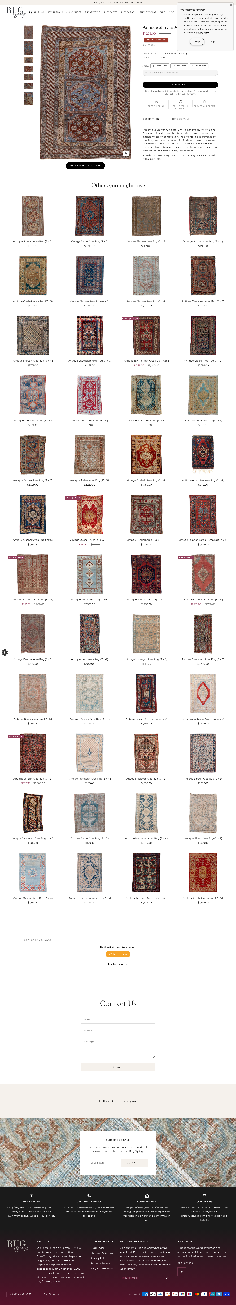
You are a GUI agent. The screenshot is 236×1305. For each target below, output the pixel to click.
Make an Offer (156, 40)
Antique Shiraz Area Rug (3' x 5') (203, 838)
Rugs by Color (148, 12)
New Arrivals (55, 12)
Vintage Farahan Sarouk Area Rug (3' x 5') (203, 539)
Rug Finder (74, 12)
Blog (171, 12)
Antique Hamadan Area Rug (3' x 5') (89, 898)
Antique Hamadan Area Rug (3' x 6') (146, 838)
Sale (162, 12)
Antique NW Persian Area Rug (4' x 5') (146, 360)
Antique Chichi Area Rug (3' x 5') (203, 360)
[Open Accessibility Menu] (5, 652)
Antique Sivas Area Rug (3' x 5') (89, 420)
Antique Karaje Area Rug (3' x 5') (33, 718)
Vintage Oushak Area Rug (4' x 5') (146, 539)
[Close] (231, 5)
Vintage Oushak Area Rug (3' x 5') (89, 539)
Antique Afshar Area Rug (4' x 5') (89, 480)
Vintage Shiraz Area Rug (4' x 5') (146, 420)
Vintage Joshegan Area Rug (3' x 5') (146, 659)
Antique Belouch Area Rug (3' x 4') (33, 599)
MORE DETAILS (180, 119)
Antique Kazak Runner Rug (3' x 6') (146, 718)
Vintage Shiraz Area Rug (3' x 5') (89, 241)
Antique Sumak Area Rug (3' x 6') (32, 480)
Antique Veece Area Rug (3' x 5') (33, 420)
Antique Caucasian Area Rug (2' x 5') (32, 838)
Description (151, 119)
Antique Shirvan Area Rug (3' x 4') (146, 241)
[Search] (30, 12)
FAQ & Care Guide (102, 1268)
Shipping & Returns (102, 1253)
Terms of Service (100, 1263)
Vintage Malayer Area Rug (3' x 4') (146, 898)
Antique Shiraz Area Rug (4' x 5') (90, 838)
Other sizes (181, 65)
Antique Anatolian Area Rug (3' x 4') (203, 480)
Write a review (118, 954)
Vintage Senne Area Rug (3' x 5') (203, 420)
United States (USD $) (20, 1294)
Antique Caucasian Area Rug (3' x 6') (203, 659)
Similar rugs (161, 65)
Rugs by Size (110, 12)
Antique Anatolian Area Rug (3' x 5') (203, 718)
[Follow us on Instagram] (181, 1271)
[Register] (166, 1278)
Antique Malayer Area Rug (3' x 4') (90, 718)
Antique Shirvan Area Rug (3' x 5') (33, 241)
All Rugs (39, 12)
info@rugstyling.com (193, 1215)
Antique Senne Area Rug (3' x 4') (146, 599)
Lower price (200, 65)
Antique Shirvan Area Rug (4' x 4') (33, 360)
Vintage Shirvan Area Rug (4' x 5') (89, 301)
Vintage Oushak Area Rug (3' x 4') (146, 480)
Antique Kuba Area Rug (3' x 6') (89, 599)
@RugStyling (185, 1262)
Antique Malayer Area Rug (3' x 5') (146, 778)
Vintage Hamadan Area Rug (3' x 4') (89, 778)
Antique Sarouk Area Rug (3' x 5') (32, 778)
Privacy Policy (99, 1258)
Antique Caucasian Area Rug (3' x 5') (203, 301)
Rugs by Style (92, 12)
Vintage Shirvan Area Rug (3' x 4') (203, 241)
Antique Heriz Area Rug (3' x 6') (89, 659)
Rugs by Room (128, 12)
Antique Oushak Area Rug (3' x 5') (33, 301)
